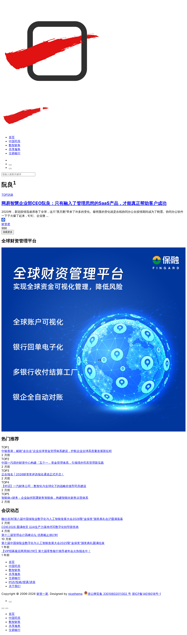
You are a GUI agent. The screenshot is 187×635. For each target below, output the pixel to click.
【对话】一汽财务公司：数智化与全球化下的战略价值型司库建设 (43, 486)
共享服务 (14, 149)
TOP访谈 (7, 195)
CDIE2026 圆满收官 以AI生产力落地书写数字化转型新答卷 (40, 527)
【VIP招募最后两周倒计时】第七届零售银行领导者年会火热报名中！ (46, 551)
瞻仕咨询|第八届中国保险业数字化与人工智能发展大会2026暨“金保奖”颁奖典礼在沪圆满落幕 (62, 519)
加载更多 (7, 232)
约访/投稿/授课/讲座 (22, 582)
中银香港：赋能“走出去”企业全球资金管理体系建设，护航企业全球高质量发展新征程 (56, 451)
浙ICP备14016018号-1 (146, 594)
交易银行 (14, 153)
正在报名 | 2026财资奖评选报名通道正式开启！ (32, 474)
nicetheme (75, 594)
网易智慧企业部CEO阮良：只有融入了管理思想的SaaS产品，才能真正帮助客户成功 (84, 203)
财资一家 (42, 594)
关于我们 (14, 586)
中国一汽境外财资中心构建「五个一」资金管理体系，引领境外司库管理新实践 (52, 462)
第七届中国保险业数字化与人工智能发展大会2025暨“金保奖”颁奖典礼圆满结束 (52, 543)
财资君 (5, 224)
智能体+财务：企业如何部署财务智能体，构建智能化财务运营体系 (44, 497)
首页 (12, 137)
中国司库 (14, 141)
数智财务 (14, 145)
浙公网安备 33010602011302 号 (109, 594)
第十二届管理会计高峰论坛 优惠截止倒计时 (29, 535)
